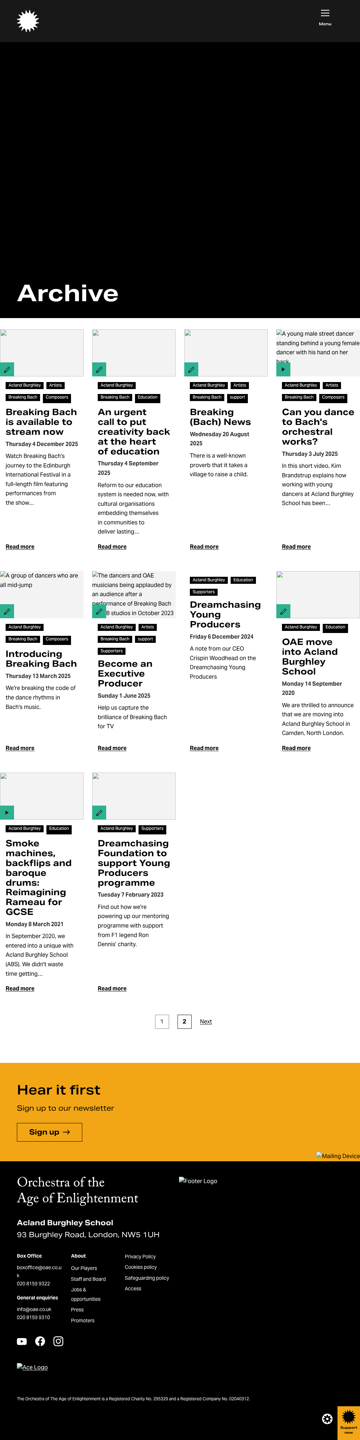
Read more (20, 546)
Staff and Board (88, 1279)
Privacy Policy (140, 1256)
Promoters (83, 1320)
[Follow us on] (22, 1341)
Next (206, 1021)
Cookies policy (141, 1267)
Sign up (44, 1132)
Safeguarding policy (147, 1278)
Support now (348, 1430)
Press (77, 1309)
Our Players (84, 1268)
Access (133, 1288)
